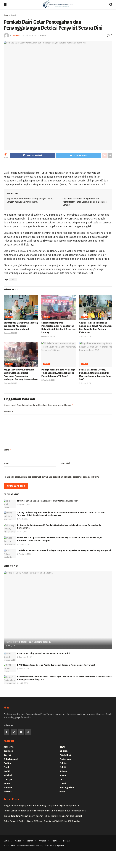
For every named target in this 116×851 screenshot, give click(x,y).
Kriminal (8, 775)
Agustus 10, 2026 (25, 554)
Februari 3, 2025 (24, 544)
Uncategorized (67, 787)
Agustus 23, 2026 (11, 383)
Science (63, 771)
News (62, 747)
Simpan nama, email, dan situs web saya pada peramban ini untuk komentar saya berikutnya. (53, 477)
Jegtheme (60, 845)
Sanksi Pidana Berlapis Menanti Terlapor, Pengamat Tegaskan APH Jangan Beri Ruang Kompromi (64, 550)
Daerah (7, 755)
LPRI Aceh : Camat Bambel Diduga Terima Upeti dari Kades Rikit (47, 501)
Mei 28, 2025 (23, 519)
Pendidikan (65, 755)
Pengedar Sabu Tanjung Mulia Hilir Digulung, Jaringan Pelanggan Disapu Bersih (41, 805)
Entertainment (11, 759)
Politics (63, 763)
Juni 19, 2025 (23, 683)
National (8, 791)
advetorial (9, 747)
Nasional (8, 787)
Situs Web (65, 463)
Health (7, 771)
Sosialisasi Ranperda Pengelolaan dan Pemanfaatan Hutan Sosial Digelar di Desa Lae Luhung (85, 201)
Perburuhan (65, 759)
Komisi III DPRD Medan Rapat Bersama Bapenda (28, 642)
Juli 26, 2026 (23, 532)
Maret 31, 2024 (24, 669)
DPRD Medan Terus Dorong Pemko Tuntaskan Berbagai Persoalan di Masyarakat (56, 665)
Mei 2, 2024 (11, 646)
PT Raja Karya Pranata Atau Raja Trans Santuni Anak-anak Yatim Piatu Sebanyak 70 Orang (58, 372)
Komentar (10, 411)
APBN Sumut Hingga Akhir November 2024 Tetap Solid (43, 653)
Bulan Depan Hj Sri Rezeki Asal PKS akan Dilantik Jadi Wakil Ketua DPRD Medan (42, 821)
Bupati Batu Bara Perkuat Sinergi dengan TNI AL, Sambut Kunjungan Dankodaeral (21, 325)
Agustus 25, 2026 (49, 336)
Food (6, 767)
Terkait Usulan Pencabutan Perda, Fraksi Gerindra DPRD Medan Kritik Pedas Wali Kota (45, 810)
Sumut (9, 317)
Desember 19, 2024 (25, 657)
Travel (63, 783)
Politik (63, 767)
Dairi (13, 279)
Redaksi (66, 841)
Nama (7, 449)
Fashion (7, 763)
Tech (62, 779)
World (63, 791)
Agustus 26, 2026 (11, 333)
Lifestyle (8, 779)
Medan (7, 783)
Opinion (64, 751)
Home (6, 15)
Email (7, 463)
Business (8, 751)
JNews (12, 845)
